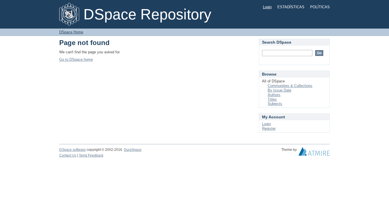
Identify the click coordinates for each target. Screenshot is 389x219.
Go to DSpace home (76, 59)
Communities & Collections (290, 86)
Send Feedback (91, 155)
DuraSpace (133, 150)
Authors (274, 95)
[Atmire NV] (314, 153)
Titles (272, 99)
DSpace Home (71, 32)
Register (269, 128)
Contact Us (67, 155)
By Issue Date (279, 90)
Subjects (275, 104)
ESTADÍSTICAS (290, 7)
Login (267, 7)
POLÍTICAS (320, 7)
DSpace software (72, 150)
